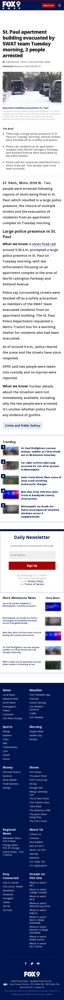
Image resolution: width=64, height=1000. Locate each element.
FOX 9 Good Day (38, 779)
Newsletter (8, 890)
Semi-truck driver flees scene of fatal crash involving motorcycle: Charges (41, 481)
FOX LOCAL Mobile (13, 886)
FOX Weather (36, 717)
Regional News (9, 831)
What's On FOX (37, 849)
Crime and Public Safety (39, 62)
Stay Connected (11, 876)
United (6, 755)
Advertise (34, 857)
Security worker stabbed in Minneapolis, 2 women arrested (19, 604)
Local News (9, 694)
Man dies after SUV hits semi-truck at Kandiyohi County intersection (40, 495)
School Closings (37, 702)
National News (10, 698)
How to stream (11, 882)
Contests (34, 838)
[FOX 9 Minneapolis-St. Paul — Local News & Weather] (12, 5)
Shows (34, 767)
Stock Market (10, 779)
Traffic (32, 713)
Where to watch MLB (37, 898)
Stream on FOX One (37, 876)
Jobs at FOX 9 (36, 845)
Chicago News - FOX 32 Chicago (11, 846)
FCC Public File (37, 861)
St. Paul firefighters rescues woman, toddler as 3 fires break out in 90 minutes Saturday (40, 452)
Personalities (36, 842)
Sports (7, 727)
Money (8, 767)
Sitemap (33, 853)
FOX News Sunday (12, 718)
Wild (5, 743)
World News (9, 702)
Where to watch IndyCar (37, 912)
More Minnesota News (19, 598)
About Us (36, 829)
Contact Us (35, 834)
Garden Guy (35, 735)
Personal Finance (12, 772)
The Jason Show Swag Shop (38, 816)
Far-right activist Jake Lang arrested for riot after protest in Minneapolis (40, 466)
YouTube (7, 910)
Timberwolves (10, 747)
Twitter (6, 902)
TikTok (6, 906)
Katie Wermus (12, 62)
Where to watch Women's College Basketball (38, 929)
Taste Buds (35, 806)
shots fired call (44, 244)
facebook (25, 963)
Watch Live (48, 5)
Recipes (33, 739)
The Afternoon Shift (39, 810)
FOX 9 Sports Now (39, 802)
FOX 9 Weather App (39, 694)
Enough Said (36, 787)
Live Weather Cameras (36, 708)
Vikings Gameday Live (38, 793)
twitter (32, 963)
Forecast (34, 698)
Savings (7, 787)
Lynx (5, 751)
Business (7, 775)
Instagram (8, 898)
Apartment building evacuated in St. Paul (25, 107)
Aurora (6, 758)
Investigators (9, 706)
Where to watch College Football (38, 891)
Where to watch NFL (37, 884)
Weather (35, 690)
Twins (6, 739)
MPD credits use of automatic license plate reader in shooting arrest (22, 663)
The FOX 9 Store (38, 821)
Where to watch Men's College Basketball (37, 919)
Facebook (8, 894)
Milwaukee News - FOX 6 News (12, 840)
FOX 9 (24, 62)
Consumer (8, 714)
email (38, 963)
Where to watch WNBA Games (37, 938)
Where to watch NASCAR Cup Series (39, 905)
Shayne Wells (36, 731)
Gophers (7, 735)
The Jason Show (38, 775)
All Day (33, 783)
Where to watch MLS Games (37, 945)
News (7, 690)
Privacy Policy (35, 581)
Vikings (6, 731)
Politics (6, 710)
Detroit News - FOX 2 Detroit (13, 853)
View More (53, 598)
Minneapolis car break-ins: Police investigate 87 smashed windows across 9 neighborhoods (20, 620)
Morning (35, 727)
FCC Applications (38, 865)
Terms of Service (34, 584)
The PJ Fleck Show (39, 798)
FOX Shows (35, 772)
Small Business (11, 783)
